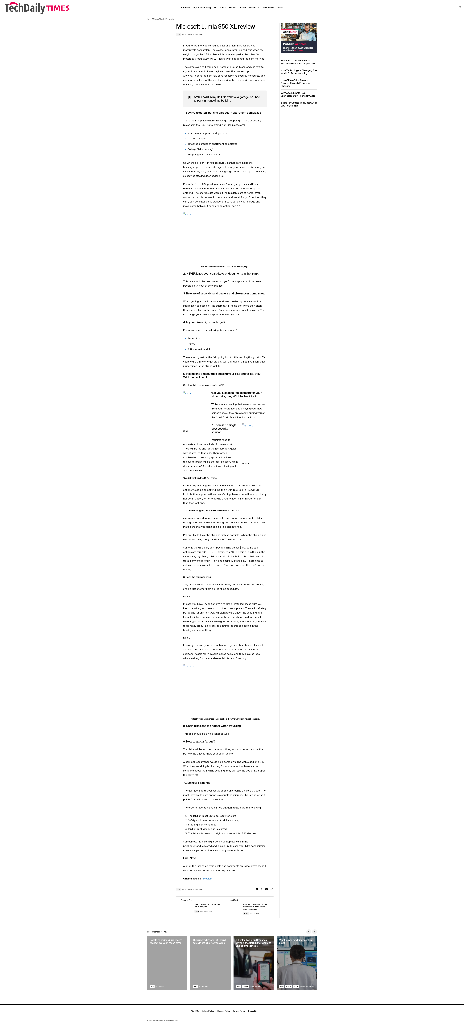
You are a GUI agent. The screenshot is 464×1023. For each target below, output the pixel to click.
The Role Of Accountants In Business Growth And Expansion (298, 62)
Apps (238, 986)
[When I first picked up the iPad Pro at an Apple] (200, 907)
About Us (195, 1011)
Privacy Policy (239, 1011)
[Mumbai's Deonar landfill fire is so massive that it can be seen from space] (249, 907)
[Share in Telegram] (266, 889)
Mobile (296, 986)
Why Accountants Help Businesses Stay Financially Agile (298, 94)
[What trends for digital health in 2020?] (297, 963)
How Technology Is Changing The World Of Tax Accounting (299, 72)
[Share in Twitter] (261, 889)
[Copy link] (271, 889)
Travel (246, 913)
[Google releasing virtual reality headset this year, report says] (167, 963)
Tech (178, 34)
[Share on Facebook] (256, 889)
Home (149, 19)
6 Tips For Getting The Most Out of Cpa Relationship (299, 104)
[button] (460, 7)
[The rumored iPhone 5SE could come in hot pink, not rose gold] (210, 963)
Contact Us (252, 1011)
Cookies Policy (223, 1011)
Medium (207, 878)
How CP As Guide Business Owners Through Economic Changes (295, 83)
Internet (245, 986)
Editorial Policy (208, 1011)
